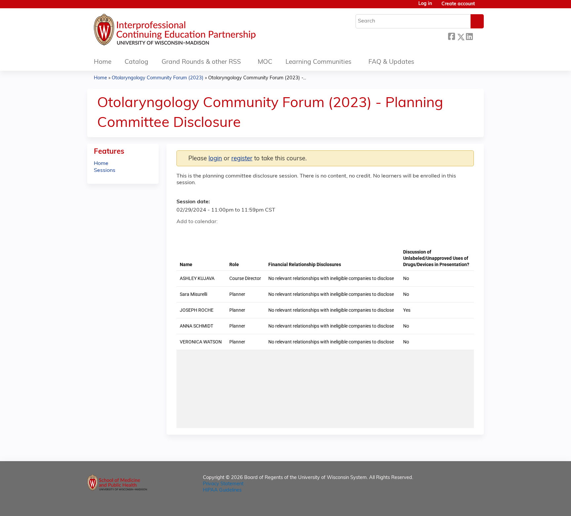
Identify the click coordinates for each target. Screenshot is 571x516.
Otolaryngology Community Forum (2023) (158, 78)
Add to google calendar (183, 233)
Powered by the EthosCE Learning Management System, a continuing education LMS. (460, 505)
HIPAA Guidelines (222, 490)
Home (102, 62)
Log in (425, 4)
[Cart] (482, 7)
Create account (458, 4)
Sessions (104, 170)
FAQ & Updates (391, 62)
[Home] (194, 31)
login (215, 159)
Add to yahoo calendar (198, 233)
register (241, 159)
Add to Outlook (229, 233)
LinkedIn (469, 36)
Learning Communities (319, 62)
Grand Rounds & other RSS (201, 62)
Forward (478, 36)
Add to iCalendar (213, 233)
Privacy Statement (223, 484)
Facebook (451, 36)
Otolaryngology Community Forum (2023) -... (257, 78)
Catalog (136, 62)
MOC (265, 62)
